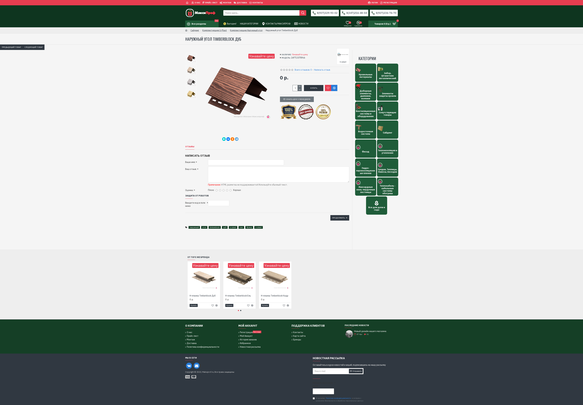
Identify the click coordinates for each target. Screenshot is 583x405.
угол (204, 227)
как (241, 227)
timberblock (215, 227)
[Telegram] (237, 139)
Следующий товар (33, 47)
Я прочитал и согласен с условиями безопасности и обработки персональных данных (339, 399)
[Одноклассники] (232, 139)
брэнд (249, 227)
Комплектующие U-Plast (214, 30)
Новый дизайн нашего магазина (370, 331)
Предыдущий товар (11, 47)
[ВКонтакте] (228, 139)
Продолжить (338, 218)
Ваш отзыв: (191, 169)
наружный (194, 227)
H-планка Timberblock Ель (238, 295)
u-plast (233, 227)
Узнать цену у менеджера (298, 99)
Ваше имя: (190, 162)
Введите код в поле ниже (195, 204)
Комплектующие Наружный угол (246, 30)
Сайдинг (195, 30)
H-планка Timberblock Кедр (274, 295)
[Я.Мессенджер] (224, 139)
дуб (224, 227)
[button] (238, 310)
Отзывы (189, 146)
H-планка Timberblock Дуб (203, 295)
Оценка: (189, 190)
